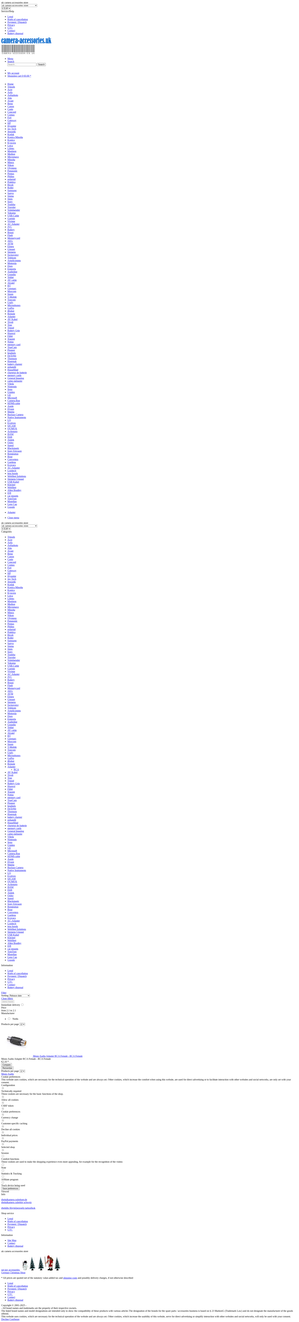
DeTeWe (11, 808)
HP (9, 573)
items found (7, 1001)
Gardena (11, 915)
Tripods (11, 537)
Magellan (12, 954)
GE (9, 848)
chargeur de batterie (17, 825)
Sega (9, 842)
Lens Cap (12, 957)
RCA (16, 769)
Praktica (11, 632)
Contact (11, 30)
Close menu (13, 517)
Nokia (10, 794)
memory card (13, 797)
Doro (10, 716)
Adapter (11, 766)
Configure (14, 1319)
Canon (10, 556)
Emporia (11, 719)
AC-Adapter (13, 920)
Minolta (11, 609)
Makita (10, 864)
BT (9, 736)
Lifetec (10, 598)
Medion (11, 604)
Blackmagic (13, 901)
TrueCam (12, 800)
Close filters (7, 998)
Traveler (11, 657)
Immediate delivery (11, 1005)
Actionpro (12, 884)
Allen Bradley (14, 943)
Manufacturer (7, 1013)
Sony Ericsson (14, 904)
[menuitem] (152, 16)
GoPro (10, 758)
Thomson (12, 811)
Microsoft (12, 850)
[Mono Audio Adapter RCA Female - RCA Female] (17, 1056)
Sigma (10, 646)
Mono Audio (7, 1074)
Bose (9, 909)
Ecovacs (11, 918)
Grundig (11, 724)
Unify (10, 752)
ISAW (10, 887)
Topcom (11, 750)
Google (11, 960)
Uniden (11, 845)
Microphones (13, 755)
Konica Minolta (15, 587)
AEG (10, 691)
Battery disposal (15, 33)
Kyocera (11, 593)
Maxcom (11, 741)
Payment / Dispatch (17, 22)
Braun (10, 682)
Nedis (15, 1019)
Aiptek (10, 892)
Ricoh (10, 635)
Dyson (10, 862)
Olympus (12, 618)
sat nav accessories (10, 1269)
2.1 (8, 1010)
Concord (11, 562)
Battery (11, 680)
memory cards (14, 828)
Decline (5, 1319)
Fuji (9, 567)
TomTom (12, 951)
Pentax (10, 623)
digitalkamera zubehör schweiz (16, 1202)
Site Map (11, 1240)
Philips (10, 626)
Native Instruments (16, 870)
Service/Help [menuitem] (14, 22)
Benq (10, 553)
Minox (10, 612)
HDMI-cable (13, 856)
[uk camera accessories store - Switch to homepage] (31, 53)
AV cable (12, 730)
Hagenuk (12, 814)
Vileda (10, 836)
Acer (9, 539)
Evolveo (11, 876)
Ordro (10, 895)
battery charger (14, 817)
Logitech (11, 923)
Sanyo (10, 643)
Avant (10, 551)
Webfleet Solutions (16, 929)
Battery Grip (13, 783)
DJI (9, 946)
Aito (9, 548)
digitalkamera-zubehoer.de (14, 1199)
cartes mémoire (14, 834)
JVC (9, 677)
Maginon (11, 601)
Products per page (10, 1024)
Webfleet (11, 940)
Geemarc (11, 738)
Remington (12, 906)
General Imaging (15, 831)
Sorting (4, 995)
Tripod (10, 780)
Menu (10, 58)
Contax (11, 565)
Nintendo (12, 839)
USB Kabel (13, 934)
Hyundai (11, 576)
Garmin (11, 668)
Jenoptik (11, 581)
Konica (11, 590)
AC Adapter (13, 674)
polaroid (11, 629)
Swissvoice (13, 705)
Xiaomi (11, 792)
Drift (9, 890)
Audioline (12, 722)
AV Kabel (12, 772)
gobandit (11, 820)
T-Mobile (12, 747)
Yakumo (11, 663)
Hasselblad (12, 822)
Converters (12, 912)
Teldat (10, 727)
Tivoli (10, 775)
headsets (11, 806)
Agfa (9, 542)
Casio (10, 559)
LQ (9, 873)
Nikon (10, 615)
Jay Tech (11, 579)
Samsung (12, 640)
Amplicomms (14, 710)
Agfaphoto (12, 545)
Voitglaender (13, 660)
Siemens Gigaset (15, 932)
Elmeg (10, 696)
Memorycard (13, 688)
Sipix (10, 649)
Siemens (11, 702)
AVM (10, 694)
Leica (10, 595)
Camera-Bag (13, 853)
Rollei (10, 637)
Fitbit (10, 789)
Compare (6, 1065)
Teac (9, 778)
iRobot (10, 761)
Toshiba (11, 654)
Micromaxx (13, 607)
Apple (10, 859)
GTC (10, 27)
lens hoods (12, 926)
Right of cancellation (17, 19)
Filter (3, 992)
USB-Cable (13, 666)
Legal (10, 16)
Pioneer (11, 803)
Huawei (11, 786)
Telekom (11, 708)
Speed (10, 898)
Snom (10, 744)
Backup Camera (15, 867)
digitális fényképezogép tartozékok (18, 1208)
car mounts (12, 948)
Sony (10, 651)
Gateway (11, 570)
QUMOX (12, 881)
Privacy (11, 25)
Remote (11, 764)
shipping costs (70, 1278)
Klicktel (11, 937)
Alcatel (10, 733)
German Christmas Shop (13, 1272)
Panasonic (12, 621)
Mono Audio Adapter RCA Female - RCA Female (58, 1056)
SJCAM (11, 878)
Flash (10, 685)
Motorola (12, 713)
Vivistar (11, 671)
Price (3, 1007)
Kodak (10, 584)
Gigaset (11, 699)
